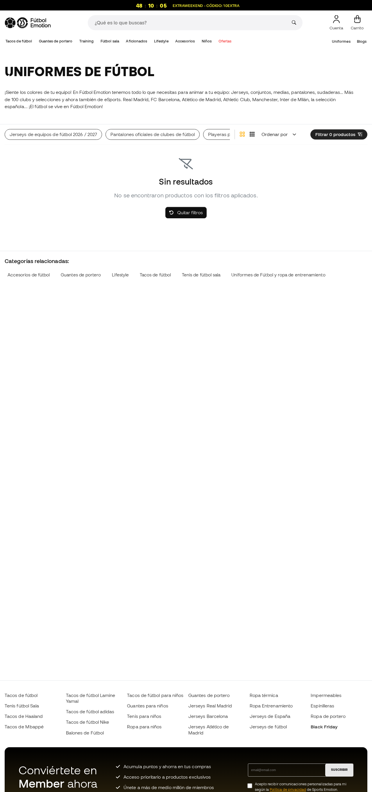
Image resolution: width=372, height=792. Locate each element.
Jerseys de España (270, 716)
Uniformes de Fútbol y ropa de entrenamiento (278, 274)
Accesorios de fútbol (29, 274)
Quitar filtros (189, 212)
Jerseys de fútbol (268, 726)
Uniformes (341, 41)
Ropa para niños (144, 726)
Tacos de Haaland (24, 716)
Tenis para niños (144, 716)
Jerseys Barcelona (208, 716)
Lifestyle (161, 41)
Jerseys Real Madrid (210, 705)
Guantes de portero (55, 41)
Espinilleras (322, 705)
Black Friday (324, 726)
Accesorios (185, 41)
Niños (207, 41)
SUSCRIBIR (339, 769)
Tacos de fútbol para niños (155, 695)
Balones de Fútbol (85, 732)
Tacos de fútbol (19, 41)
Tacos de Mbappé (24, 726)
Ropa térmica (264, 695)
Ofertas (225, 41)
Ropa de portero (328, 716)
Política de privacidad (288, 789)
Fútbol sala (110, 41)
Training (86, 41)
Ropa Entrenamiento (271, 705)
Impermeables (326, 695)
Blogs (361, 41)
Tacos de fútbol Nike (87, 722)
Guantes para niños (147, 705)
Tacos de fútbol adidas (90, 711)
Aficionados (136, 41)
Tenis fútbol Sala (22, 705)
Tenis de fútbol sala (201, 274)
